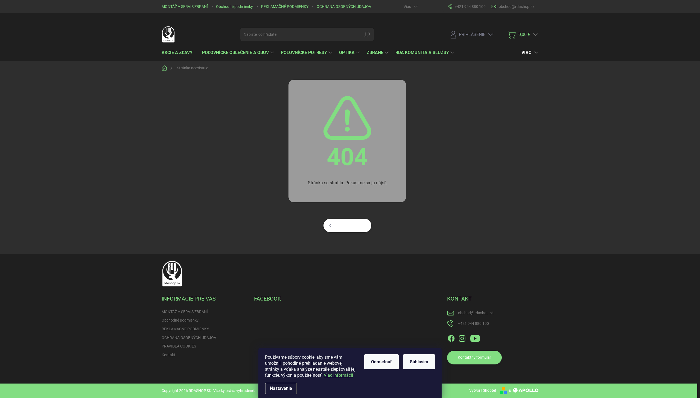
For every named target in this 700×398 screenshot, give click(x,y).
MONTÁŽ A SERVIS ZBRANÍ (185, 6)
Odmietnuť (381, 361)
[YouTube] (475, 337)
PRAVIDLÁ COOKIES (179, 346)
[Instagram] (462, 337)
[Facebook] (451, 337)
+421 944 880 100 (473, 323)
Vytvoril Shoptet (482, 390)
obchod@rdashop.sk (476, 313)
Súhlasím (419, 361)
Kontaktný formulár (474, 357)
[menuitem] (179, 52)
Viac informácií (338, 375)
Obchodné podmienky (234, 6)
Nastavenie (281, 388)
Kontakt (168, 355)
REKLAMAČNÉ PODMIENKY (284, 6)
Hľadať (367, 34)
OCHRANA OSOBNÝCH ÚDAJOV (344, 6)
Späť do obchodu (351, 225)
